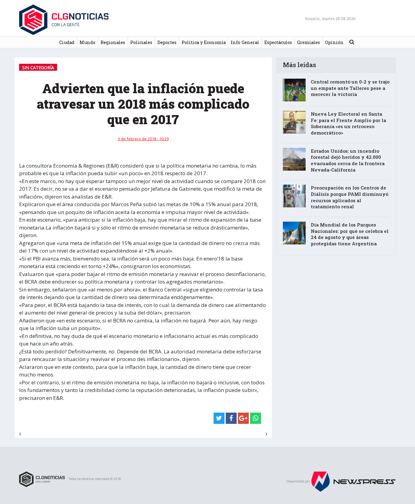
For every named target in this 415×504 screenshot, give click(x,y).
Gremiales (308, 42)
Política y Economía (204, 42)
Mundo (87, 42)
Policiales (141, 42)
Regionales (113, 42)
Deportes (167, 42)
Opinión (334, 42)
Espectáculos (278, 42)
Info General (245, 42)
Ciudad (66, 42)
